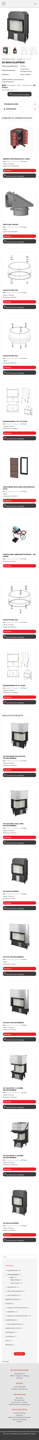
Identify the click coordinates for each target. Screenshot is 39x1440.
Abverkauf (9, 1345)
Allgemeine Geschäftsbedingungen (19, 1417)
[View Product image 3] (24, 51)
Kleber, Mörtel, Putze (12, 1328)
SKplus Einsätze (15, 1280)
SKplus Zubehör (15, 1283)
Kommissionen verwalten (19, 1402)
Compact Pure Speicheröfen (17, 1308)
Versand (15, 90)
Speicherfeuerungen (14, 1291)
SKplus (12, 1277)
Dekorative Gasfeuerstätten (17, 1316)
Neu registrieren (19, 1400)
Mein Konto (19, 1398)
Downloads (19, 1354)
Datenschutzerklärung (19, 1419)
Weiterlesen (7, 170)
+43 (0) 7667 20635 (19, 1387)
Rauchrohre (9, 1332)
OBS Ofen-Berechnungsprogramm (19, 1404)
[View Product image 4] (33, 51)
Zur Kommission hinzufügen (21, 95)
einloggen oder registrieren (20, 85)
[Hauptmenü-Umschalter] (35, 4)
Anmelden (5, 1361)
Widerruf (19, 1421)
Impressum (19, 1415)
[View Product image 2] (15, 51)
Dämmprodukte (10, 1320)
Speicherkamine (12, 1274)
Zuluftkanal (9, 1336)
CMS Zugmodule (12, 1295)
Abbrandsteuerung (12, 1299)
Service (8, 1341)
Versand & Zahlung (19, 1413)
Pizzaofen (8, 1303)
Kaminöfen (11, 1312)
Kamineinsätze (12, 1270)
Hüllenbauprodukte (14, 1324)
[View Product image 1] (6, 51)
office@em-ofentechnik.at (19, 1389)
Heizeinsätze (11, 1287)
